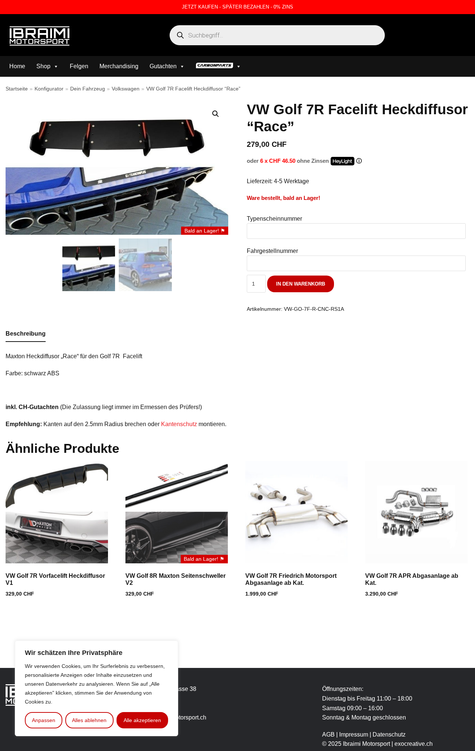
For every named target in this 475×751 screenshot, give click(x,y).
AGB (328, 734)
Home (17, 66)
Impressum (354, 734)
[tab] (26, 334)
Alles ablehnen (89, 720)
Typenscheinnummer (274, 218)
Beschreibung (26, 333)
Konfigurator (49, 89)
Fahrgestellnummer (272, 251)
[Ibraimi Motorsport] (39, 36)
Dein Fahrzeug (87, 89)
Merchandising (118, 66)
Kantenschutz (179, 424)
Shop (43, 66)
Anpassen (43, 720)
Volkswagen (126, 89)
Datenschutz (389, 734)
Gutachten (163, 66)
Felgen (79, 66)
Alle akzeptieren (142, 720)
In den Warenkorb (300, 284)
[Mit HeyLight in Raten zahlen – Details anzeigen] (359, 161)
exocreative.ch (413, 744)
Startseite (17, 89)
